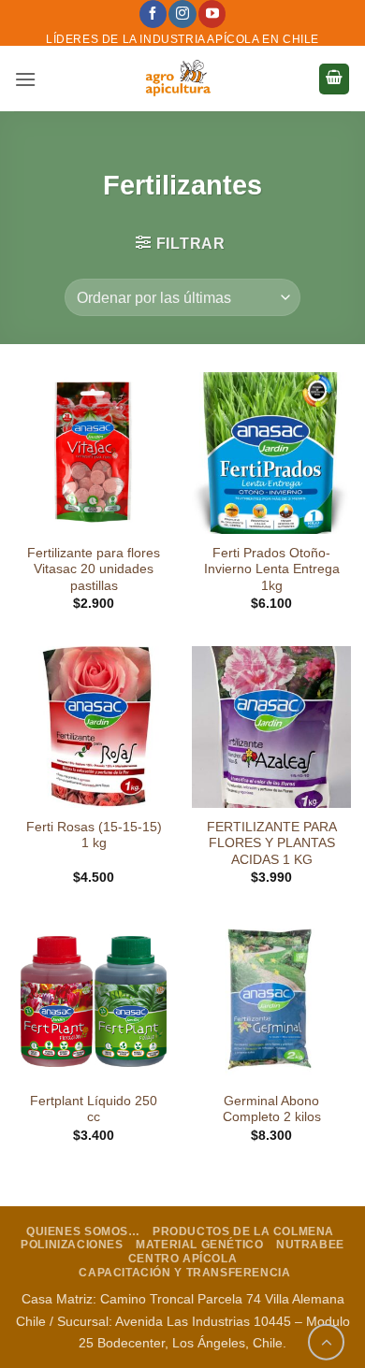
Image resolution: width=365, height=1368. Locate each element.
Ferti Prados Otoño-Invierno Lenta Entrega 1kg (272, 569)
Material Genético (199, 1244)
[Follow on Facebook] (153, 14)
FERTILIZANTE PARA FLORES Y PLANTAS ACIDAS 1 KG (272, 843)
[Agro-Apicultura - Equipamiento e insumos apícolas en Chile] (177, 78)
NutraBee (310, 1244)
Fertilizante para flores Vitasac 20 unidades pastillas (93, 569)
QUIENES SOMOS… (83, 1231)
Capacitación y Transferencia (184, 1272)
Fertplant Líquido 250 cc (93, 1109)
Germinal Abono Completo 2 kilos (272, 1109)
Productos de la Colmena (243, 1231)
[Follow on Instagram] (182, 14)
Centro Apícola (183, 1258)
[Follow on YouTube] (212, 14)
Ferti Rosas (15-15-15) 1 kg (94, 835)
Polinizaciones (72, 1244)
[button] (25, 79)
